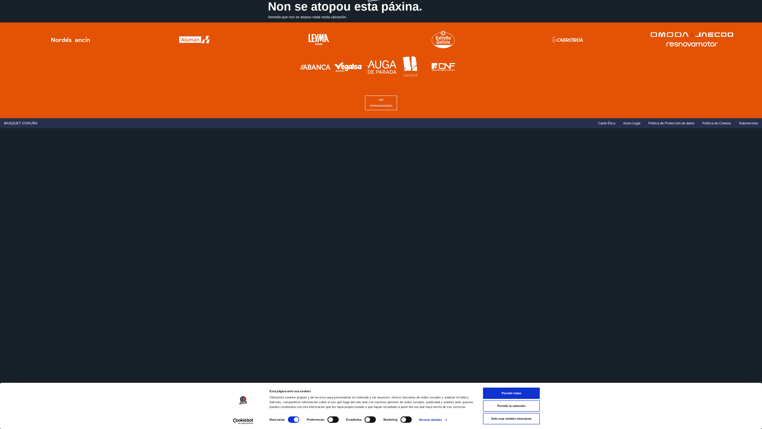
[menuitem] (715, 29)
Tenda (729, 18)
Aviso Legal (631, 123)
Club (10, 18)
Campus (712, 18)
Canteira (69, 18)
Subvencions (748, 123)
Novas (87, 18)
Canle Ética (606, 123)
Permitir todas (511, 393)
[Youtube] (732, 29)
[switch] (333, 419)
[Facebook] (738, 29)
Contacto (748, 18)
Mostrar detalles (430, 419)
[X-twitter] (750, 29)
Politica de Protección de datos (671, 123)
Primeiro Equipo (38, 18)
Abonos (671, 18)
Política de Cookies (716, 123)
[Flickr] (756, 29)
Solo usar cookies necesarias (511, 418)
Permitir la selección (511, 406)
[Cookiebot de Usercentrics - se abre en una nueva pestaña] (243, 421)
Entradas (691, 18)
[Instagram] (744, 29)
